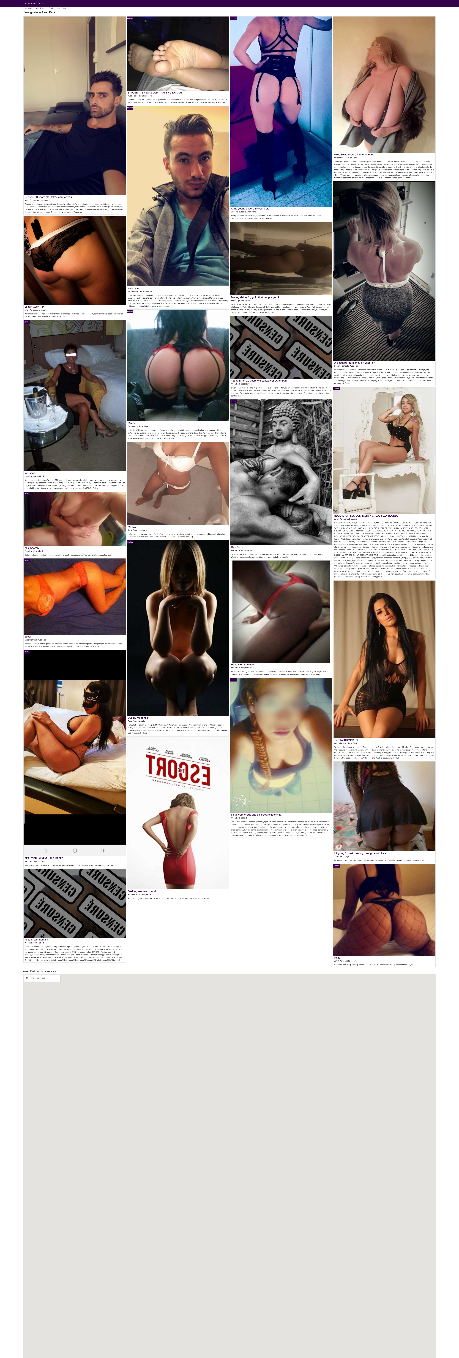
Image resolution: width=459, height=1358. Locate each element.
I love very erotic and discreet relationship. (256, 814)
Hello (337, 957)
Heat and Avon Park (243, 664)
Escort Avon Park (35, 306)
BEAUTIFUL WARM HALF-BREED (44, 858)
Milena (132, 423)
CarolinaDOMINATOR (346, 740)
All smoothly (32, 547)
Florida (52, 8)
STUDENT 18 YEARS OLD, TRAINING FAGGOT (155, 92)
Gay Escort (237, 547)
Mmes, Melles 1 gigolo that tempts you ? (255, 297)
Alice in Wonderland (36, 939)
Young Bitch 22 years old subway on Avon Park (259, 380)
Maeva (132, 526)
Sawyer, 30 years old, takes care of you (48, 196)
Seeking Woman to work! (142, 891)
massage (30, 473)
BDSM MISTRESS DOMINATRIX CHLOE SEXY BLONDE (366, 515)
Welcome (133, 288)
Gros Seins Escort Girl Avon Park (354, 154)
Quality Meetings (138, 717)
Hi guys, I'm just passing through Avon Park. (360, 853)
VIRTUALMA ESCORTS (33, 3)
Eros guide (28, 8)
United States (40, 8)
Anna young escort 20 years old (250, 208)
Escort (28, 636)
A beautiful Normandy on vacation (354, 362)
